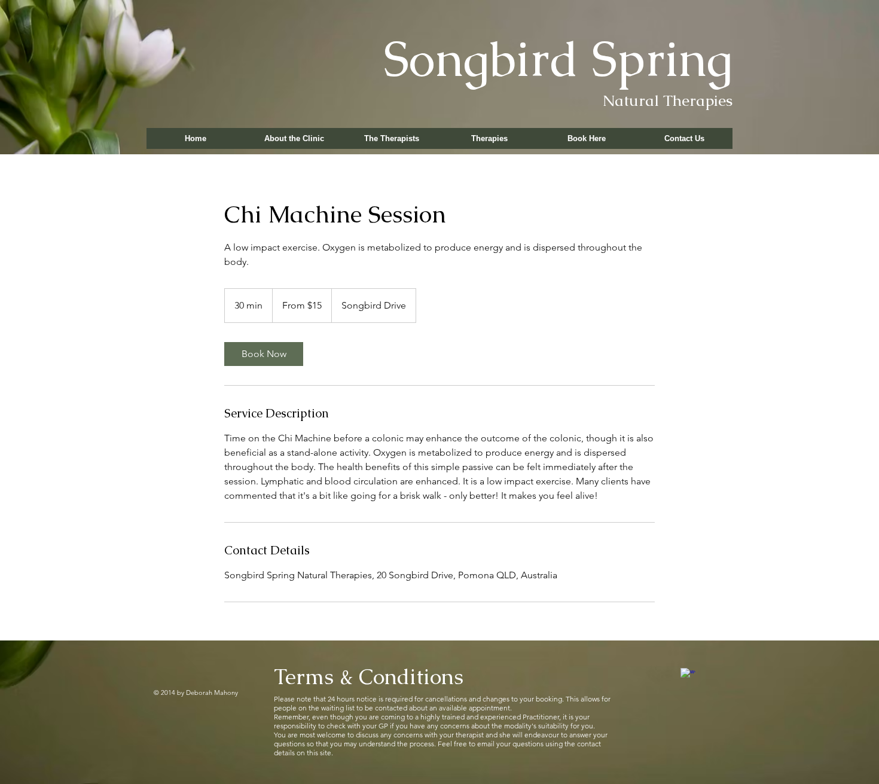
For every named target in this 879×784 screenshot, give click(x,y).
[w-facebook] (687, 675)
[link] (263, 354)
